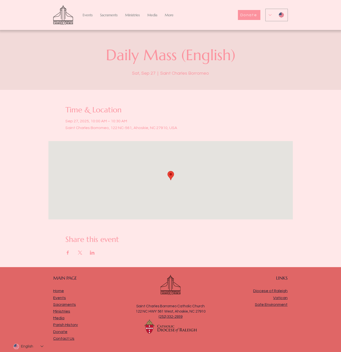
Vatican (280, 298)
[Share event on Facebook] (67, 253)
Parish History (65, 325)
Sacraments (64, 305)
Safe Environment (271, 305)
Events (59, 298)
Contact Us (63, 339)
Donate (60, 332)
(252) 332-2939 (170, 317)
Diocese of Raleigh (270, 291)
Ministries (61, 311)
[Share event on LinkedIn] (92, 253)
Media (58, 318)
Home (58, 291)
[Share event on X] (80, 253)
